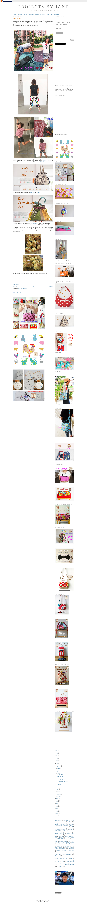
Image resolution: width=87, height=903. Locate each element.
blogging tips (62, 824)
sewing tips (71, 853)
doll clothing (70, 830)
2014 (57, 803)
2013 (57, 805)
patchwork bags (66, 846)
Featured (61, 836)
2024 (57, 753)
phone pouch (67, 847)
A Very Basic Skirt (49, 159)
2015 (57, 801)
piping (72, 847)
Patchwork (58, 846)
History (73, 838)
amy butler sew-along (61, 821)
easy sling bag (70, 833)
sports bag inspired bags (59, 858)
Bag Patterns (31, 14)
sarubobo (61, 853)
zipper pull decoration (60, 864)
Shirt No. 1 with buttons (44, 161)
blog (38, 192)
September (59, 770)
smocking (62, 857)
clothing (67, 826)
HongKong (58, 839)
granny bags (67, 838)
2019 (57, 761)
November (59, 766)
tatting (71, 858)
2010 (57, 810)
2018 (57, 763)
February (59, 794)
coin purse (57, 828)
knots (69, 841)
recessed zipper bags (65, 851)
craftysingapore (70, 828)
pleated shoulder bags (60, 848)
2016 (57, 800)
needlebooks (59, 843)
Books (56, 825)
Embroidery (42, 14)
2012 (57, 806)
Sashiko (66, 853)
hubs (58, 86)
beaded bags (63, 823)
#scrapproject (65, 820)
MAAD (72, 842)
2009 (57, 811)
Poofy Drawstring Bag (34, 223)
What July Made (17, 18)
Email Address (59, 28)
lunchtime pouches (65, 842)
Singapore (57, 855)
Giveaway (60, 838)
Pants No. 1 (44, 160)
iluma (63, 839)
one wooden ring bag (67, 843)
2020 (57, 760)
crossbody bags (60, 830)
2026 (57, 750)
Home (15, 14)
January (59, 796)
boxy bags (60, 825)
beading (68, 823)
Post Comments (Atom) (22, 288)
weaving (63, 863)
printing (58, 850)
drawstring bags (68, 832)
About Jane (20, 14)
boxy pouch (66, 825)
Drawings (60, 832)
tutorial (72, 861)
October (59, 768)
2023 (57, 755)
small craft (57, 857)
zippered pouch (69, 864)
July (58, 773)
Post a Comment (16, 284)
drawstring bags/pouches (59, 833)
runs (56, 853)
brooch (71, 825)
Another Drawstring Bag (61, 779)
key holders (61, 841)
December (59, 765)
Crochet (70, 829)
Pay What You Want (55, 14)
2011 (57, 808)
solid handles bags (69, 857)
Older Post (51, 286)
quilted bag (64, 850)
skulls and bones (65, 855)
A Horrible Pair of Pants (61, 778)
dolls (56, 832)
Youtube (47, 14)
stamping (67, 858)
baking (56, 823)
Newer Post (15, 286)
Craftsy (33, 192)
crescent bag (64, 829)
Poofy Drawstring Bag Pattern (62, 781)
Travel (67, 861)
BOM (66, 824)
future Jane (62, 837)
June (58, 788)
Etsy (31, 192)
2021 (57, 758)
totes (63, 861)
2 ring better (72, 820)
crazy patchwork (58, 829)
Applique (37, 14)
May (58, 789)
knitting (65, 841)
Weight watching (70, 863)
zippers (60, 866)
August (58, 771)
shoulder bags (67, 854)
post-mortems (71, 848)
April (58, 791)
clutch (72, 826)
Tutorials (25, 14)
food (66, 836)
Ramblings (71, 850)
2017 (57, 798)
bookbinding (71, 824)
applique (70, 821)
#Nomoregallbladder (58, 820)
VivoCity (59, 863)
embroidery (58, 835)
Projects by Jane (43, 6)
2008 (57, 813)
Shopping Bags (58, 854)
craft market (63, 828)
